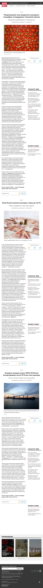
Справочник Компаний (31, 5)
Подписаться (20, 568)
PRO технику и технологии (20, 5)
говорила (15, 484)
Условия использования (5, 585)
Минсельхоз (10, 173)
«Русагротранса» (5, 458)
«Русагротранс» (18, 423)
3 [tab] (21, 558)
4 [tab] (22, 558)
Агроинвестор (11, 5)
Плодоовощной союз (6, 57)
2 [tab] (20, 558)
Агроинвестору (5, 62)
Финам (12, 317)
